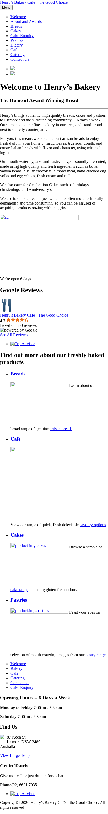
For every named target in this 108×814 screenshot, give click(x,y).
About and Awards (26, 21)
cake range (19, 589)
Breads (16, 26)
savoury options (93, 524)
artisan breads (61, 428)
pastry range (95, 655)
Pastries (16, 40)
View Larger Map (15, 755)
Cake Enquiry (22, 35)
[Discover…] (39, 219)
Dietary (16, 45)
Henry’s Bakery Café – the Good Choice (34, 2)
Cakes (15, 31)
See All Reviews (14, 335)
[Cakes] (39, 547)
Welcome (18, 16)
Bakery (16, 668)
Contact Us (19, 59)
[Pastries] (39, 612)
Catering (17, 54)
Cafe (14, 50)
